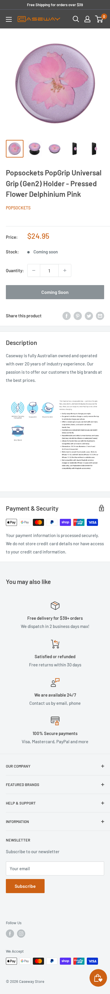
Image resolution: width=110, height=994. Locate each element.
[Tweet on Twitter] (89, 315)
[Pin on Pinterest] (78, 315)
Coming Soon (55, 292)
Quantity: (15, 270)
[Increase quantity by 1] (65, 270)
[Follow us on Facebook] (10, 933)
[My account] (87, 19)
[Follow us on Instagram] (21, 933)
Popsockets (18, 207)
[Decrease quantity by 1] (34, 270)
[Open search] (76, 19)
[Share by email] (100, 315)
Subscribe (25, 886)
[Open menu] (9, 19)
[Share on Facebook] (66, 315)
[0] (99, 19)
